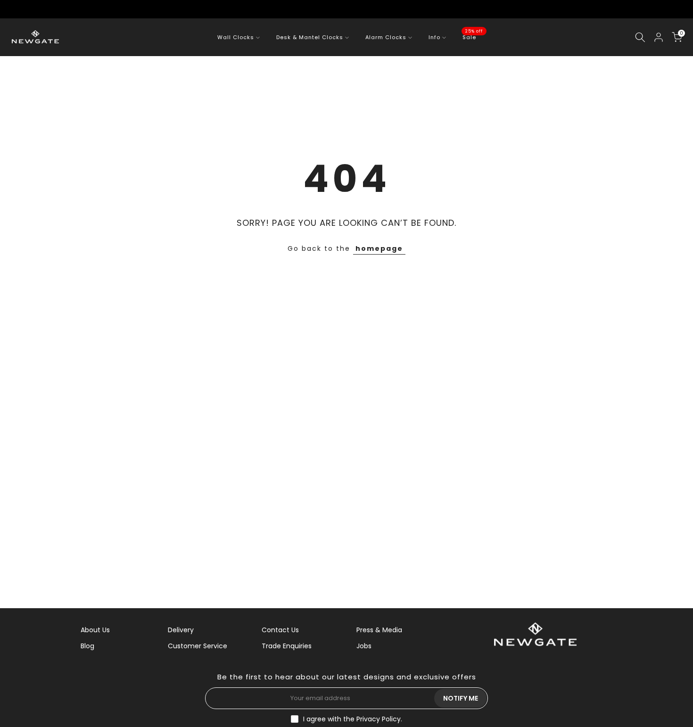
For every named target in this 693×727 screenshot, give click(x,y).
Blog (87, 646)
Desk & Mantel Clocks (309, 37)
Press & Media (379, 630)
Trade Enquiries (287, 646)
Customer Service (197, 646)
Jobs (363, 646)
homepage (379, 248)
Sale (472, 37)
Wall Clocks (235, 37)
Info (434, 37)
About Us (95, 630)
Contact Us (280, 630)
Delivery (181, 630)
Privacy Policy (378, 719)
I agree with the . (352, 719)
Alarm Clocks (385, 37)
